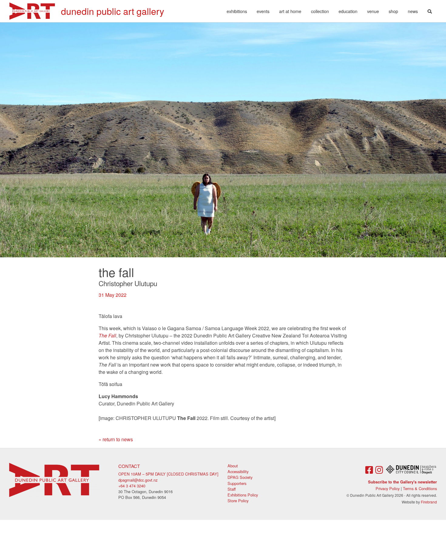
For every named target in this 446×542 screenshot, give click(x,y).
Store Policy (238, 500)
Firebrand (429, 501)
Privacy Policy (388, 488)
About (233, 466)
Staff (232, 489)
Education (348, 11)
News (413, 11)
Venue (373, 11)
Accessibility (238, 471)
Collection (320, 11)
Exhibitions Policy (243, 495)
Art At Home (290, 11)
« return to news (116, 439)
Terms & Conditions (420, 488)
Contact (129, 466)
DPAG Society (240, 477)
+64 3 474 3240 (131, 486)
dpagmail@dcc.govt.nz (137, 480)
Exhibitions (237, 11)
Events (263, 11)
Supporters (237, 483)
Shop (393, 11)
